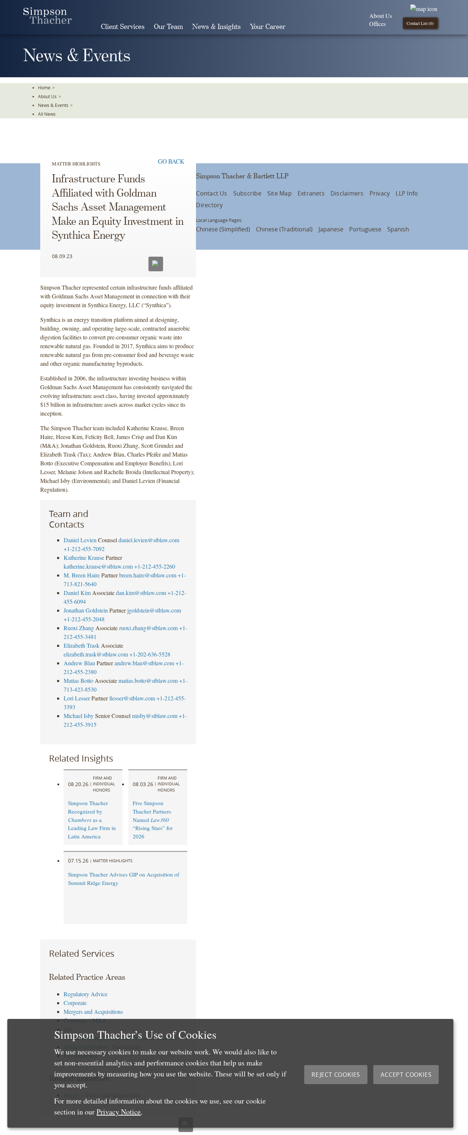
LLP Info (407, 193)
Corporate (75, 1002)
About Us (380, 15)
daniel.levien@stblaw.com (148, 540)
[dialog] (230, 1073)
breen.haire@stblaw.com (147, 575)
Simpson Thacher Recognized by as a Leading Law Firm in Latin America (92, 819)
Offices (377, 23)
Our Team (168, 27)
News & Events (53, 105)
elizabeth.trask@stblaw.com (96, 654)
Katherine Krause (84, 557)
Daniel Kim (77, 592)
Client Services (122, 27)
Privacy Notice (119, 1112)
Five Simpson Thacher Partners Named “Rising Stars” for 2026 (153, 819)
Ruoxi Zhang (79, 628)
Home (44, 87)
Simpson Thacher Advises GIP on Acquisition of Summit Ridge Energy (123, 878)
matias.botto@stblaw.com (148, 680)
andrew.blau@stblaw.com (144, 663)
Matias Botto (78, 680)
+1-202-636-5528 (149, 654)
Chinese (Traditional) (284, 229)
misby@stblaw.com (154, 715)
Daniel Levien (80, 540)
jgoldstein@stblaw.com (154, 610)
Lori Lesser (77, 698)
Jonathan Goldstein (86, 610)
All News (47, 114)
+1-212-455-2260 (154, 566)
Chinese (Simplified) (223, 229)
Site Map (279, 193)
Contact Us (211, 193)
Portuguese (365, 229)
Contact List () (420, 23)
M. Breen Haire (82, 575)
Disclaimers (347, 193)
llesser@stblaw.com (132, 698)
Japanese (330, 229)
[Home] (47, 21)
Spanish (398, 229)
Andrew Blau (79, 663)
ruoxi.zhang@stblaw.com (148, 628)
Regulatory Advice (85, 994)
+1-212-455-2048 (84, 619)
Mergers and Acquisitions (93, 1011)
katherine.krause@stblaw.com (98, 566)
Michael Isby (79, 715)
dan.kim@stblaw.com (141, 592)
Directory (209, 205)
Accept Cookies (406, 1075)
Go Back (171, 161)
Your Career (268, 27)
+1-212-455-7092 (84, 548)
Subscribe (247, 193)
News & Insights (216, 27)
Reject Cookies (336, 1075)
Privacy (380, 193)
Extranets (311, 193)
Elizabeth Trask (81, 645)
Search (300, 26)
